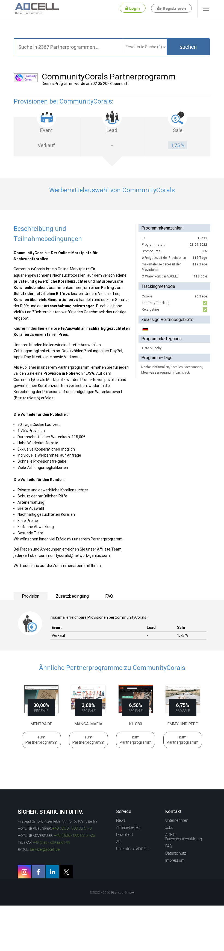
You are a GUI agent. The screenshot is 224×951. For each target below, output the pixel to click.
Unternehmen (176, 820)
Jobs (169, 827)
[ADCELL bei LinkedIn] (52, 871)
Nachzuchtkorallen (155, 367)
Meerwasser (193, 367)
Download (124, 834)
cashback (182, 372)
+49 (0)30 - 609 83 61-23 (74, 835)
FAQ (168, 846)
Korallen (177, 367)
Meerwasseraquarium (157, 372)
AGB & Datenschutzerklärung (183, 836)
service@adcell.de (45, 849)
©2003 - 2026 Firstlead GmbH (112, 893)
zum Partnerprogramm (41, 740)
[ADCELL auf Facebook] (38, 871)
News (121, 820)
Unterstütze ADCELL (132, 849)
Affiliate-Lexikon (129, 827)
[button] (188, 46)
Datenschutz (175, 853)
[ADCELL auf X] (66, 871)
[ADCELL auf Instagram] (24, 871)
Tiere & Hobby (151, 348)
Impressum (175, 860)
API (118, 842)
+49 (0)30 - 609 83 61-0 (72, 828)
